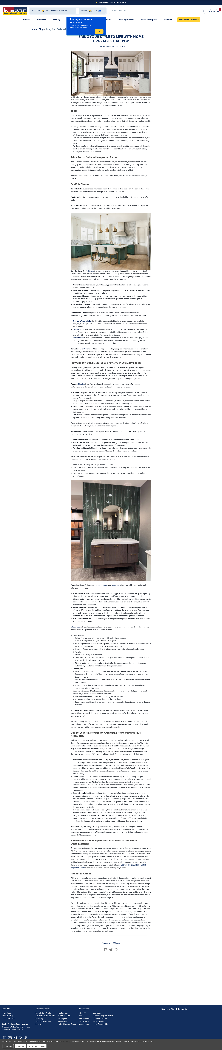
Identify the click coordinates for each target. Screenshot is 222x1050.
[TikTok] (25, 1038)
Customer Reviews (100, 1019)
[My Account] (210, 11)
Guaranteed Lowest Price (45, 1016)
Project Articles (98, 1021)
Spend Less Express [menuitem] (149, 20)
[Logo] (15, 11)
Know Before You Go (43, 1013)
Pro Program (62, 1019)
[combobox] (157, 11)
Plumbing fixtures (101, 585)
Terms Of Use (84, 1021)
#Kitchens (116, 943)
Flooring (81, 384)
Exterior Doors (79, 329)
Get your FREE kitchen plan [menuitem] (188, 20)
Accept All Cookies (37, 1046)
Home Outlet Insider (100, 1024)
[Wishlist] (214, 11)
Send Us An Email (8, 1019)
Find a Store (6, 1013)
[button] (111, 2)
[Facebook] (106, 950)
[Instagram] (15, 1038)
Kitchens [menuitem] (26, 20)
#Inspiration (106, 943)
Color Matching (85, 349)
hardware (115, 585)
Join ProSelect (63, 1021)
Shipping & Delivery (43, 1021)
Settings (8, 1046)
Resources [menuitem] (168, 20)
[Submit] (202, 10)
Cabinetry (90, 271)
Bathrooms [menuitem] (41, 20)
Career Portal (84, 1024)
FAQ (80, 1016)
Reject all (20, 1046)
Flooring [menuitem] (56, 20)
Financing (39, 1019)
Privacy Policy (84, 1019)
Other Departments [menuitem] (126, 20)
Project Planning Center (67, 1024)
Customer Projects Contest (103, 1016)
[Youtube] (10, 1038)
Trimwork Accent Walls (82, 321)
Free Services (63, 1013)
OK (99, 31)
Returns (38, 1024)
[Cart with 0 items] (217, 11)
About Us (82, 1013)
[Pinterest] (116, 950)
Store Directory (7, 1016)
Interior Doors (78, 338)
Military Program (64, 1016)
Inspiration (97, 1013)
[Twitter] (111, 950)
